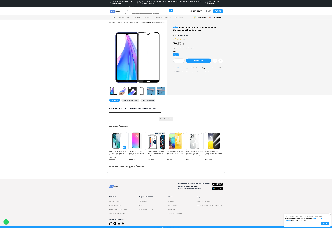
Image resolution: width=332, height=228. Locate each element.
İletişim (141, 205)
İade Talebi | (122, 6)
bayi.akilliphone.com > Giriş (214, 6)
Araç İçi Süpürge (136, 13)
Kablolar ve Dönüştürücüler (163, 17)
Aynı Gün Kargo (179, 67)
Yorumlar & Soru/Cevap (130, 100)
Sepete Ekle (198, 60)
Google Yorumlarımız (175, 213)
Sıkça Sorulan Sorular (146, 209)
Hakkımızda (143, 201)
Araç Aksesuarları (124, 17)
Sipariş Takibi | (114, 6)
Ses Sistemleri (179, 17)
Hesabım (171, 201)
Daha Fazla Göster (166, 119)
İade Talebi (171, 209)
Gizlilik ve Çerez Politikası (117, 213)
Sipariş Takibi (172, 205)
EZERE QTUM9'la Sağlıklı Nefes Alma (209, 205)
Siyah (175, 54)
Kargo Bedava (195, 67)
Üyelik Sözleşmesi (115, 205)
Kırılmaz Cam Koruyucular (131, 22)
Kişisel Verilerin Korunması (118, 209)
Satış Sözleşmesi (115, 201)
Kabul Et (325, 223)
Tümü (113, 17)
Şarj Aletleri (156, 13)
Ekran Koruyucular (117, 22)
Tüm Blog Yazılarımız (204, 201)
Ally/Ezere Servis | (136, 6)
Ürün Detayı (114, 100)
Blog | (128, 6)
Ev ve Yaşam (136, 17)
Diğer (175, 27)
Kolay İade (210, 67)
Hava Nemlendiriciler (146, 13)
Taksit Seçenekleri (148, 100)
